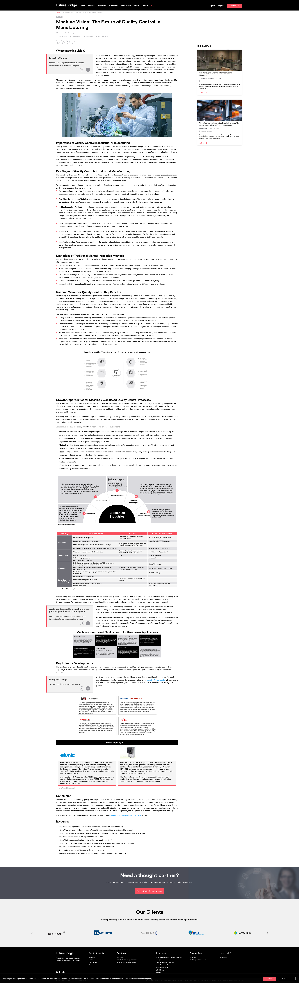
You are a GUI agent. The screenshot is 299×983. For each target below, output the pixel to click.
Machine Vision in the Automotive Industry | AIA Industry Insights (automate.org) (92, 853)
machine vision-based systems (122, 438)
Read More (202, 93)
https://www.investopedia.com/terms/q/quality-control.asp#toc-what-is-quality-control (96, 830)
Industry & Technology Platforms (127, 959)
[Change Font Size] (73, 42)
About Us (91, 957)
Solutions (91, 6)
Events (136, 6)
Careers (145, 6)
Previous (31, 933)
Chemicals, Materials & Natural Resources (169, 957)
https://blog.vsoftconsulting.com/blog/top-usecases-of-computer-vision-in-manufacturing (96, 843)
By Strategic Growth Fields (198, 959)
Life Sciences (160, 970)
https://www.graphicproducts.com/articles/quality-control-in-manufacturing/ (91, 827)
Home (58, 12)
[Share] (82, 70)
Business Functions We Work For (127, 962)
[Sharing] (68, 42)
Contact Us (234, 6)
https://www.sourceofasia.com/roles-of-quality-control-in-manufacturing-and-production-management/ (102, 833)
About (83, 6)
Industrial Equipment (162, 967)
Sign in (212, 6)
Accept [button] (269, 978)
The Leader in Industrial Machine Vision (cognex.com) (81, 850)
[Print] (58, 42)
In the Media (126, 6)
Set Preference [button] (287, 978)
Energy (158, 959)
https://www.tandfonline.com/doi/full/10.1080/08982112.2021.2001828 (88, 847)
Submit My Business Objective (149, 891)
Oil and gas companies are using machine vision (95, 465)
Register (221, 6)
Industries (102, 6)
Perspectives (113, 6)
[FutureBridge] (66, 5)
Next (267, 933)
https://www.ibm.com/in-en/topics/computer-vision (81, 837)
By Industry (193, 957)
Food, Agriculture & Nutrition (165, 962)
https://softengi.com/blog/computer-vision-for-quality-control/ (85, 840)
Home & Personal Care (163, 965)
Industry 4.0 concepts (156, 680)
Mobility (158, 972)
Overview (120, 957)
